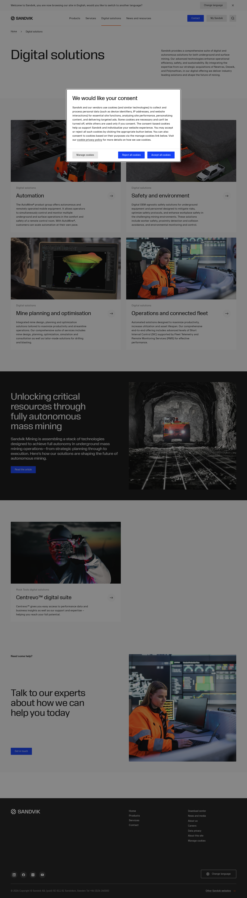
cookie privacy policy (89, 140)
